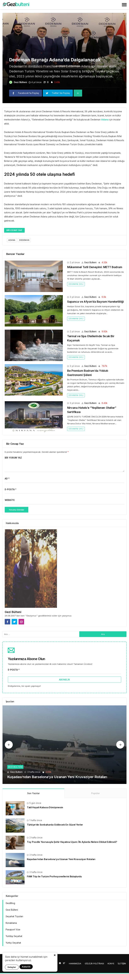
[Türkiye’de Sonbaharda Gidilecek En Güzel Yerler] (15, 825)
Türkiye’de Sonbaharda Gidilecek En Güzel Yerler (55, 824)
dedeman (24, 240)
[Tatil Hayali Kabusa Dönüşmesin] (15, 808)
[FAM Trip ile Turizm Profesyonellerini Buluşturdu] (64, 744)
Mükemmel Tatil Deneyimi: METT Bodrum (94, 267)
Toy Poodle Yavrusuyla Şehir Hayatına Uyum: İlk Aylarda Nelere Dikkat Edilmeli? (72, 841)
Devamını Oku (76, 284)
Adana (105, 119)
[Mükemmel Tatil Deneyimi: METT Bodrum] (34, 276)
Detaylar (12, 967)
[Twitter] (64, 963)
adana (11, 240)
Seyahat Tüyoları (14, 916)
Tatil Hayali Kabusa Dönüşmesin (45, 807)
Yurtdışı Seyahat (14, 936)
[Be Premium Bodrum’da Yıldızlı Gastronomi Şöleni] (34, 379)
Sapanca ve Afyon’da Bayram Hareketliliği (95, 301)
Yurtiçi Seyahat (13, 942)
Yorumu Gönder (16, 509)
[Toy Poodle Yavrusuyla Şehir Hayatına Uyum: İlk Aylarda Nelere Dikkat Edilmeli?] (15, 842)
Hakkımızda (75, 963)
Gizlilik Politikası (94, 963)
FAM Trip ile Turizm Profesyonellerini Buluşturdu (47, 777)
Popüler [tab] (95, 793)
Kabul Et (26, 967)
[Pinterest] (60, 963)
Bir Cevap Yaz (14, 230)
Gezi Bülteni (20, 82)
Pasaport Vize (13, 929)
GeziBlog (10, 903)
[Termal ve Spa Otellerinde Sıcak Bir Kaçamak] (34, 345)
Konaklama (11, 923)
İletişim (122, 963)
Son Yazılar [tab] (33, 793)
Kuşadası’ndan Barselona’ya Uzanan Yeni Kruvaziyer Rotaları (61, 859)
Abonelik (64, 679)
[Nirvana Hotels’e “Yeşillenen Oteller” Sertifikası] (34, 416)
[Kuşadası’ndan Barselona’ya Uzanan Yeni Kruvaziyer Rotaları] (15, 859)
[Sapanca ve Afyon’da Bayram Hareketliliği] (34, 310)
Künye (111, 963)
